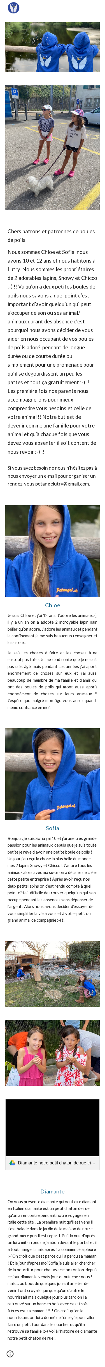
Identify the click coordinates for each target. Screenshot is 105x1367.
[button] (10, 1356)
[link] (52, 1134)
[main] (52, 341)
